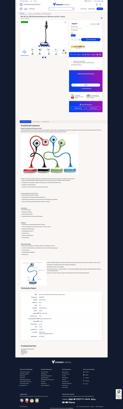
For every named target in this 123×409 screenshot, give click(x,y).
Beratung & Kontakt (44, 372)
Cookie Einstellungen (99, 406)
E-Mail (85, 85)
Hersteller (64, 375)
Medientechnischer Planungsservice (47, 379)
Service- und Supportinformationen (46, 333)
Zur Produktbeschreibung (76, 64)
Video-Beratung (44, 373)
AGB (77, 406)
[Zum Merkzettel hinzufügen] (65, 22)
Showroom (35, 1)
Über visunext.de (65, 372)
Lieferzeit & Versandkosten (25, 372)
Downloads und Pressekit (66, 383)
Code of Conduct (65, 385)
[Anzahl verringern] (72, 39)
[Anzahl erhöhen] (79, 39)
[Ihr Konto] (100, 4)
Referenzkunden (65, 377)
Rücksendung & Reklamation (25, 379)
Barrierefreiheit (65, 387)
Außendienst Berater (45, 377)
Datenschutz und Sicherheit (84, 406)
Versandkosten (70, 408)
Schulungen (43, 381)
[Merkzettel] (97, 4)
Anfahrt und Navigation (45, 385)
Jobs (31, 1)
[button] (78, 47)
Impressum (92, 406)
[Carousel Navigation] (44, 57)
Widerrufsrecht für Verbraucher (25, 381)
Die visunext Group (65, 373)
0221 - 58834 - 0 (37, 4)
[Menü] (21, 9)
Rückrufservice (43, 383)
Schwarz (73, 35)
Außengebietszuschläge (24, 373)
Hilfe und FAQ (22, 377)
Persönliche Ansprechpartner (46, 375)
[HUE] (101, 18)
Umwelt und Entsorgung (24, 383)
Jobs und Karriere (65, 381)
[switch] (118, 398)
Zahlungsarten (22, 375)
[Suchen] (73, 8)
